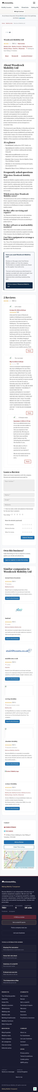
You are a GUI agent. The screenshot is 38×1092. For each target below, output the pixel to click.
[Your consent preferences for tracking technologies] (35, 1089)
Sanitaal (8, 618)
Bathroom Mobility (9, 627)
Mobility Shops (8, 48)
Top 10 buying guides (8, 996)
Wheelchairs (25, 7)
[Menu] (34, 2)
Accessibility (24, 1045)
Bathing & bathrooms (8, 1018)
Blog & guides (6, 1032)
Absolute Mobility (11, 741)
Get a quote (24, 996)
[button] (19, 858)
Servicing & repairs (26, 1005)
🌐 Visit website (8, 831)
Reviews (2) (15, 56)
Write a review (19, 917)
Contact (23, 1041)
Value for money (9, 532)
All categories (6, 1041)
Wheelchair (22, 48)
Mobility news (6, 1035)
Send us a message (8, 1072)
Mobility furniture (7, 1021)
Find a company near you (19, 927)
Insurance (23, 1014)
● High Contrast (19, 11)
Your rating (7, 515)
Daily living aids (7, 1024)
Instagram (12, 911)
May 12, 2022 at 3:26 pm (16, 361)
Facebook (4, 911)
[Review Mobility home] (9, 882)
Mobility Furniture (17, 46)
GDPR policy (24, 1062)
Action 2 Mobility (11, 784)
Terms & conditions (26, 1056)
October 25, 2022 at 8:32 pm (18, 310)
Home (3, 23)
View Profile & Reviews (12, 598)
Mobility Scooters (6, 7)
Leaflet (16, 867)
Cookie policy (24, 1059)
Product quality (9, 524)
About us (23, 1032)
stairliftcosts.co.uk (11, 658)
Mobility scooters (7, 1005)
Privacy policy (24, 1053)
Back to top (19, 1077)
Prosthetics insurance (27, 1018)
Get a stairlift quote (19, 922)
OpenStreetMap (24, 867)
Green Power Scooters (12, 578)
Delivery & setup (9, 528)
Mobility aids (6, 1014)
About (7, 56)
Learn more (22, 18)
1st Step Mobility (10, 699)
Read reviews (21, 43)
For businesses (25, 1035)
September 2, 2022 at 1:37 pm (22, 421)
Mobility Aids (9, 23)
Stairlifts (16, 7)
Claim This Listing (19, 847)
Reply (29, 351)
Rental (22, 999)
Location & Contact (26, 56)
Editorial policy (6, 1048)
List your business (19, 933)
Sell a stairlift (24, 1002)
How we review (6, 1045)
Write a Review (19, 842)
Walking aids (6, 1011)
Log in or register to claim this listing (16, 560)
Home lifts (5, 1002)
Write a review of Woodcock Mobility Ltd (18, 285)
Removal (23, 1011)
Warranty (23, 1008)
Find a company (7, 1038)
